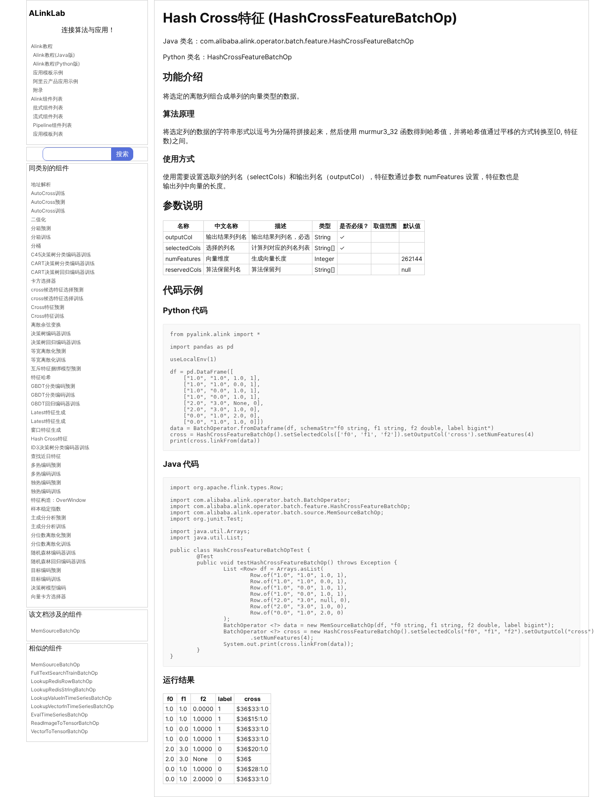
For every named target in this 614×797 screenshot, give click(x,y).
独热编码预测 (46, 482)
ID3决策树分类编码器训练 (60, 447)
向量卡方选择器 (48, 596)
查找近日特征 (46, 456)
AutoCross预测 (48, 202)
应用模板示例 (48, 72)
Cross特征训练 (47, 316)
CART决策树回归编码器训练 (63, 272)
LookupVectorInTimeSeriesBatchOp (72, 706)
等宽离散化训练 (48, 360)
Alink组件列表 (47, 99)
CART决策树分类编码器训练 (63, 263)
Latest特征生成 (48, 412)
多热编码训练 (46, 474)
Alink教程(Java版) (54, 55)
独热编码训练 (46, 491)
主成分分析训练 (48, 526)
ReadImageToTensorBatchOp (65, 723)
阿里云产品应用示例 (55, 81)
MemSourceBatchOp (55, 630)
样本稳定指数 (46, 509)
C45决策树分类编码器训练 (61, 254)
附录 (38, 90)
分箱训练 (41, 237)
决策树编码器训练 (51, 333)
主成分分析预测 (48, 517)
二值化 (38, 219)
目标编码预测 (46, 570)
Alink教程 (42, 46)
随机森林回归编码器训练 (58, 561)
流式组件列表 (48, 116)
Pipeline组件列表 (52, 125)
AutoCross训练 (48, 193)
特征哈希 (41, 377)
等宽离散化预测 (48, 351)
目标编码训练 (46, 579)
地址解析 (41, 184)
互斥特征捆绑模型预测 (56, 368)
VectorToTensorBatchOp (59, 731)
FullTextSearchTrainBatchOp (64, 673)
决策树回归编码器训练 (56, 342)
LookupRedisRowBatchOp (61, 681)
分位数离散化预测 (51, 535)
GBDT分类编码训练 (53, 395)
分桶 (36, 246)
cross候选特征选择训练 (57, 298)
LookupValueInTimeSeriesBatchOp (71, 698)
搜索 (122, 153)
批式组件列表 (48, 107)
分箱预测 (41, 228)
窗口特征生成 (46, 430)
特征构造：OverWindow (58, 500)
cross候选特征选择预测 (57, 289)
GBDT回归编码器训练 (55, 403)
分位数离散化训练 (51, 544)
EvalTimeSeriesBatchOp (59, 714)
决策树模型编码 (48, 587)
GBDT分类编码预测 (53, 386)
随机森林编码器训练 (53, 552)
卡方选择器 (43, 281)
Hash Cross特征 (49, 438)
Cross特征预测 (47, 307)
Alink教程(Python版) (56, 64)
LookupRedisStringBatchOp (63, 689)
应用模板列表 (48, 134)
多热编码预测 (46, 465)
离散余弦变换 (46, 324)
